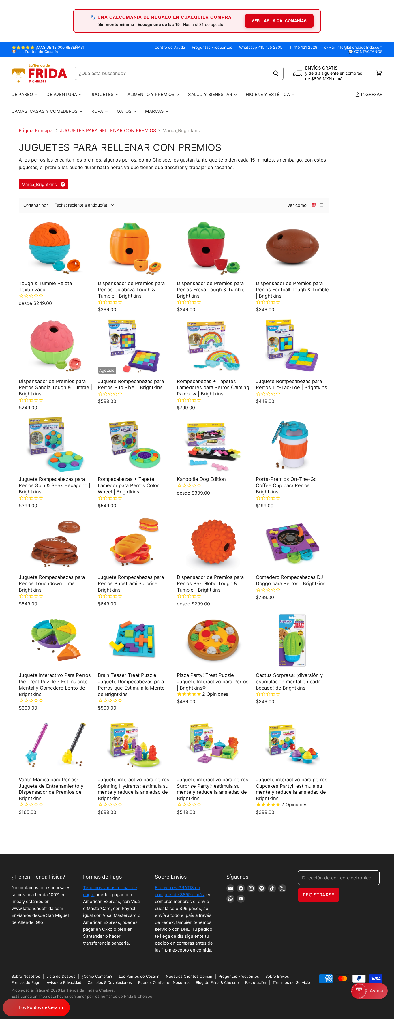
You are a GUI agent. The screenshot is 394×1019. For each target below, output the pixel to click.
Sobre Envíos (277, 976)
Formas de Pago (26, 982)
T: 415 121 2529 (303, 47)
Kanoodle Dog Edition (201, 479)
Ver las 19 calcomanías (279, 20)
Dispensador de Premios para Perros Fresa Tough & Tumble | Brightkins (212, 289)
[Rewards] (36, 1007)
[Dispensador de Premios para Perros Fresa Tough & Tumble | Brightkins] (213, 248)
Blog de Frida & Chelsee (217, 982)
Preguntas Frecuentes (212, 47)
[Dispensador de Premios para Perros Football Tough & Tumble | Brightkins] (292, 248)
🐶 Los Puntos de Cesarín (35, 52)
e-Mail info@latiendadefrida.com (353, 47)
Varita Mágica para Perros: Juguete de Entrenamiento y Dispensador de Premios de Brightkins (51, 789)
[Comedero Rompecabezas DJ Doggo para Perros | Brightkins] (292, 542)
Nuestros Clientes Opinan (189, 976)
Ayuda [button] (376, 990)
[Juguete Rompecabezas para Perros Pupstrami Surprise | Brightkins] (134, 542)
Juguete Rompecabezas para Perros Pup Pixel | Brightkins (131, 384)
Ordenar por (35, 205)
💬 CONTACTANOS (365, 52)
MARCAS (155, 111)
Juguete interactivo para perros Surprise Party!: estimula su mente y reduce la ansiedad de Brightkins (212, 789)
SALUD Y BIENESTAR (210, 94)
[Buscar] (276, 73)
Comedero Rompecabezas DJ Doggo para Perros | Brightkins (291, 580)
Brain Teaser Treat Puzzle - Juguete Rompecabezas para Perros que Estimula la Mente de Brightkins (131, 684)
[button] (369, 991)
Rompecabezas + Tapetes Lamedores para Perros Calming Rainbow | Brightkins (213, 387)
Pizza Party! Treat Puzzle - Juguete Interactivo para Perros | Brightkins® (213, 681)
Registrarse (318, 895)
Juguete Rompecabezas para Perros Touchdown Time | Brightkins (52, 583)
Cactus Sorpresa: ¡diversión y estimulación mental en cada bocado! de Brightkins (289, 681)
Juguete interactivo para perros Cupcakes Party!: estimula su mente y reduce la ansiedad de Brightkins (291, 789)
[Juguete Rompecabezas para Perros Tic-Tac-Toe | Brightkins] (292, 346)
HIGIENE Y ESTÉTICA (268, 94)
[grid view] (314, 205)
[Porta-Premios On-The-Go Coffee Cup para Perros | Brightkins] (292, 444)
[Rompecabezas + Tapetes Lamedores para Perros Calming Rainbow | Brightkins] (213, 346)
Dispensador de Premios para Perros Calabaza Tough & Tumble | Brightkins (131, 289)
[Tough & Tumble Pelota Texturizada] (55, 248)
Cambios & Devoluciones (110, 982)
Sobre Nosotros (26, 976)
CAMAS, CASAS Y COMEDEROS (45, 111)
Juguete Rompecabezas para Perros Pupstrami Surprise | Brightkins (131, 583)
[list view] (321, 205)
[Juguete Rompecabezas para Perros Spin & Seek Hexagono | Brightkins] (55, 444)
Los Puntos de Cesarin (139, 976)
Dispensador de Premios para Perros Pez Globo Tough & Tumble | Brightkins (210, 583)
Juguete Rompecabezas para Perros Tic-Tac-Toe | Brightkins (291, 384)
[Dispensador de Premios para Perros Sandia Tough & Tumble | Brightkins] (55, 346)
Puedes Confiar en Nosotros (164, 982)
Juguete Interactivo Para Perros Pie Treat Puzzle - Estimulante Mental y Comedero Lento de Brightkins (55, 684)
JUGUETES (103, 94)
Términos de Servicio (291, 982)
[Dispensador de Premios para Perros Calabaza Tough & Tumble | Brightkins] (134, 248)
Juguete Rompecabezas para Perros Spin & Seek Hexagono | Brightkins (54, 485)
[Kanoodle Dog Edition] (213, 444)
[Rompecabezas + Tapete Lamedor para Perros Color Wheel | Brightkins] (134, 444)
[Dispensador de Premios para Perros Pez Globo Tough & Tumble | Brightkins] (213, 542)
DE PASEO (23, 94)
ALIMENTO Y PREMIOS (151, 94)
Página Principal (36, 130)
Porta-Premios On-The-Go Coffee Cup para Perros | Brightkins (286, 485)
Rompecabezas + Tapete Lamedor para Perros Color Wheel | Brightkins (128, 485)
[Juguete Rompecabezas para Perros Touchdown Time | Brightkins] (55, 542)
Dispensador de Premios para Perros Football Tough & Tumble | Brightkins (292, 289)
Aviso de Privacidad (64, 982)
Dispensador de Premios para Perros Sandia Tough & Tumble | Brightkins (55, 387)
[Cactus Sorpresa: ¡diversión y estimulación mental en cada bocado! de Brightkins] (292, 640)
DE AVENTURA (62, 94)
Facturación (255, 982)
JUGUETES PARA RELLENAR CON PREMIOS (108, 130)
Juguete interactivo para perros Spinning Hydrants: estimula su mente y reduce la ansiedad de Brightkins (133, 789)
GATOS (125, 111)
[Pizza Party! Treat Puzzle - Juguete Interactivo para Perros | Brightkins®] (213, 640)
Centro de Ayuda (170, 47)
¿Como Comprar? (97, 976)
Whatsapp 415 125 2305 (260, 47)
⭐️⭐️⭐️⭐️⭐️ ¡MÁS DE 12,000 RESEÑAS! (48, 47)
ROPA (97, 111)
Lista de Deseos (60, 976)
